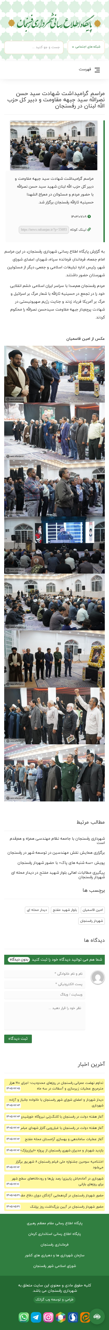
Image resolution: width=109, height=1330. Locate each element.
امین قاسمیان (93, 910)
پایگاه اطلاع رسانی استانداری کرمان (54, 1234)
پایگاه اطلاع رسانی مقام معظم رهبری (54, 1223)
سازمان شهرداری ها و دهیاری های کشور (54, 1255)
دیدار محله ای (37, 910)
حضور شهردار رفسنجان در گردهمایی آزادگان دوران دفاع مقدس (59, 1195)
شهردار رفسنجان (91, 921)
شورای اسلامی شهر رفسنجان (54, 1266)
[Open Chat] (97, 1316)
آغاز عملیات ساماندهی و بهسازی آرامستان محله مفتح (64, 1139)
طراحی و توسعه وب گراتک (54, 1299)
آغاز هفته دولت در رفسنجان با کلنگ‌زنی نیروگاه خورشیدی (61, 1117)
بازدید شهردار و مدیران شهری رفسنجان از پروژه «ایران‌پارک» (61, 1150)
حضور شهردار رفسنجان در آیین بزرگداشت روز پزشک (66, 1207)
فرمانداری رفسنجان (54, 1244)
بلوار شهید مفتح (65, 910)
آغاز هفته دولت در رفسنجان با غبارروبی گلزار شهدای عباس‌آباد (58, 1128)
